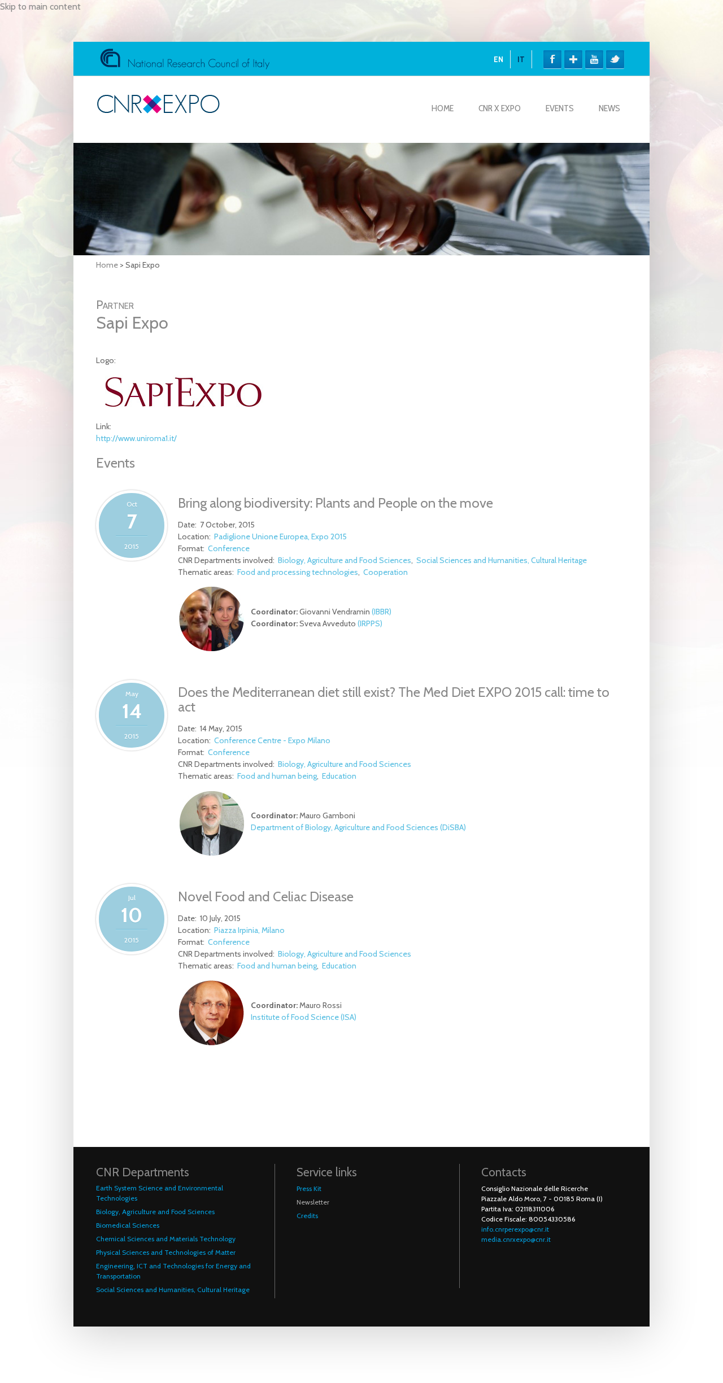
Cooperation (385, 572)
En (498, 59)
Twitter (615, 59)
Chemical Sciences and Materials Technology (166, 1238)
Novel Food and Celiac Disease (266, 896)
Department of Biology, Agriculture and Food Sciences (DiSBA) (358, 827)
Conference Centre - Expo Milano (272, 740)
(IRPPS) (370, 623)
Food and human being (277, 776)
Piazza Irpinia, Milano (249, 930)
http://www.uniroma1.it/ (136, 438)
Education (339, 776)
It (521, 59)
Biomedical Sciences (127, 1225)
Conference (229, 548)
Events (560, 108)
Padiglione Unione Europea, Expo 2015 (280, 536)
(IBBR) (381, 612)
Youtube (594, 59)
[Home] (158, 110)
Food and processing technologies (297, 572)
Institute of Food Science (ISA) (303, 1017)
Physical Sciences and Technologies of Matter (166, 1252)
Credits (307, 1215)
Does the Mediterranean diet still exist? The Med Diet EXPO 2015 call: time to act (393, 699)
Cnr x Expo (499, 108)
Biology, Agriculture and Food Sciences (344, 560)
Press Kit (309, 1188)
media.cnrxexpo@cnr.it (516, 1239)
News (609, 108)
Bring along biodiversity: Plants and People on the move (335, 503)
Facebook (552, 59)
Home (443, 108)
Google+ (573, 59)
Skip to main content (40, 6)
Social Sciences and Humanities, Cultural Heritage (501, 560)
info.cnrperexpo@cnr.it (515, 1229)
